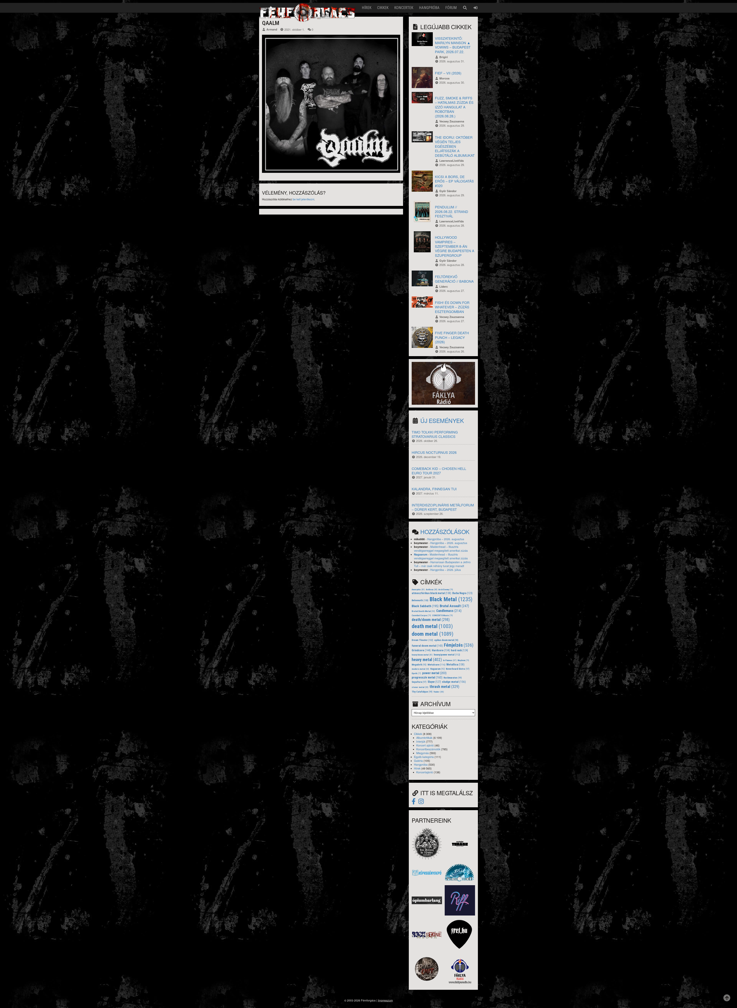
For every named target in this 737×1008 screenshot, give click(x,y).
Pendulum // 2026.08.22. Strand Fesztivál (451, 211)
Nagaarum (420, 554)
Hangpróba (429, 7)
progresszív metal (427, 677)
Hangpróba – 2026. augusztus (445, 539)
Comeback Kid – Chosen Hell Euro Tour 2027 (439, 470)
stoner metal (420, 687)
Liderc (443, 286)
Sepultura (419, 682)
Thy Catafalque (422, 691)
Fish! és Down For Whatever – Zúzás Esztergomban (452, 307)
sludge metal (454, 682)
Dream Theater (422, 640)
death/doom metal (431, 620)
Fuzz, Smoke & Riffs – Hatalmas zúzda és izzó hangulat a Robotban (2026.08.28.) (454, 106)
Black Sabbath (425, 606)
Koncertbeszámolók (428, 749)
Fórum (451, 7)
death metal (432, 626)
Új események (442, 420)
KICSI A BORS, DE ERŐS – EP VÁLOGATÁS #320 (454, 181)
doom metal (432, 634)
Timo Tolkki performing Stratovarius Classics (435, 434)
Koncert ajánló (425, 745)
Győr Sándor (448, 191)
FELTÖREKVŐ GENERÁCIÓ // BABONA (454, 278)
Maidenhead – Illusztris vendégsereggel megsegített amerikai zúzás (441, 548)
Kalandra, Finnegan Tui (434, 488)
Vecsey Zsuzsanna (451, 121)
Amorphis (418, 589)
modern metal (420, 669)
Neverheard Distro (457, 669)
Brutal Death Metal (423, 611)
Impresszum (385, 1000)
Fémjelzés (458, 645)
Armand (271, 29)
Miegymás (422, 753)
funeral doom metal (427, 645)
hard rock (459, 650)
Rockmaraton (453, 677)
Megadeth (419, 664)
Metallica (455, 664)
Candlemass (449, 611)
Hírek (366, 7)
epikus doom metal (446, 640)
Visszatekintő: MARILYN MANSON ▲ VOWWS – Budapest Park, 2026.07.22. (453, 45)
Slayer (434, 681)
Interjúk (420, 741)
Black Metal (451, 599)
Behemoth (420, 600)
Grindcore (421, 650)
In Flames (450, 660)
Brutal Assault (454, 606)
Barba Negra (462, 593)
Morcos (444, 78)
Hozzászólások (444, 532)
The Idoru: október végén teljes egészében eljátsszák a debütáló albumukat (455, 146)
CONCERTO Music (442, 615)
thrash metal (444, 686)
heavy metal (427, 659)
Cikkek (382, 7)
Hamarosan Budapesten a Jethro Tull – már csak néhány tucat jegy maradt (442, 564)
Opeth (416, 673)
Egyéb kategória (424, 757)
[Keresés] (465, 8)
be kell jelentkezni (303, 199)
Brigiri (443, 57)
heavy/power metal (447, 654)
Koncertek (403, 7)
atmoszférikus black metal (431, 593)
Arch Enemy (445, 589)
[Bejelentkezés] (475, 8)
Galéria (418, 761)
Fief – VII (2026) (448, 72)
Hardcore (441, 650)
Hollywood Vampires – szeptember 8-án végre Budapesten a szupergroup (454, 246)
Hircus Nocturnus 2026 (434, 452)
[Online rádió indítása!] (443, 383)
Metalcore (436, 664)
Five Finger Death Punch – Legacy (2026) (452, 337)
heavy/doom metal (422, 655)
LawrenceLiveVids (451, 161)
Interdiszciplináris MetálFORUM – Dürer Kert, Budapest (443, 507)
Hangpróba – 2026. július (445, 570)
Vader (439, 691)
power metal (434, 673)
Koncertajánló (424, 772)
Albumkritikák (424, 738)
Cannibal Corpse (421, 615)
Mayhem (463, 660)
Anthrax (431, 589)
